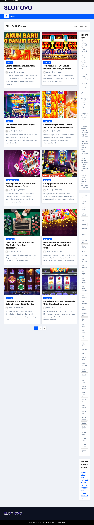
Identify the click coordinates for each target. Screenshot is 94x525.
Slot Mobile (83, 325)
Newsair (52, 522)
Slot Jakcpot (84, 308)
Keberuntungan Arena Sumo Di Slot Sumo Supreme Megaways (84, 89)
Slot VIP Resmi (84, 381)
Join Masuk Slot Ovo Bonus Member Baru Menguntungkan (84, 62)
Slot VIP (84, 353)
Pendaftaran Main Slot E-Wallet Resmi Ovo (84, 76)
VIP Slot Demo (84, 428)
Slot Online (47, 121)
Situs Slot (84, 255)
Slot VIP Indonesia (84, 364)
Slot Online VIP (83, 343)
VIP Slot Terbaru (84, 445)
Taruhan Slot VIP (84, 418)
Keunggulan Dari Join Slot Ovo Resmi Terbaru (84, 118)
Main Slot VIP (84, 241)
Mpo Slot (84, 251)
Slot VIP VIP (84, 400)
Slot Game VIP (84, 296)
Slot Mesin (83, 320)
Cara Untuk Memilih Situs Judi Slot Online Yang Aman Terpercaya (20, 245)
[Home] (6, 16)
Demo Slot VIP (84, 219)
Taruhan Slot (84, 412)
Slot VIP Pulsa (84, 375)
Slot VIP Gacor (84, 358)
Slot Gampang (84, 302)
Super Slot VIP (84, 406)
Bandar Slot (84, 202)
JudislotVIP (84, 229)
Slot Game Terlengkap (84, 289)
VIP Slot (84, 423)
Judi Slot (84, 224)
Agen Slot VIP (84, 196)
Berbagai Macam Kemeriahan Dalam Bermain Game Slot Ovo (84, 165)
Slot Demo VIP (84, 260)
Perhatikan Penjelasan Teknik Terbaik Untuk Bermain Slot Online (57, 245)
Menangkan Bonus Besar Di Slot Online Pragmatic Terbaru (84, 104)
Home (12, 16)
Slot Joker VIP (84, 314)
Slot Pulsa (84, 349)
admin (10, 72)
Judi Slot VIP (84, 235)
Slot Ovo (9, 62)
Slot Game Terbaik (84, 273)
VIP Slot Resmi (84, 439)
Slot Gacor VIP (84, 266)
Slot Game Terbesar (84, 280)
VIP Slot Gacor (84, 433)
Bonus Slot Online (12, 180)
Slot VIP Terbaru (84, 387)
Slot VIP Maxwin (84, 370)
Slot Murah (83, 331)
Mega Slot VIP (84, 247)
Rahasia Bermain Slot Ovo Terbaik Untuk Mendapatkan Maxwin (84, 182)
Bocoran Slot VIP (84, 214)
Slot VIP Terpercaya (84, 394)
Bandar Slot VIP (84, 208)
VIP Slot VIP (84, 451)
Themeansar (61, 522)
